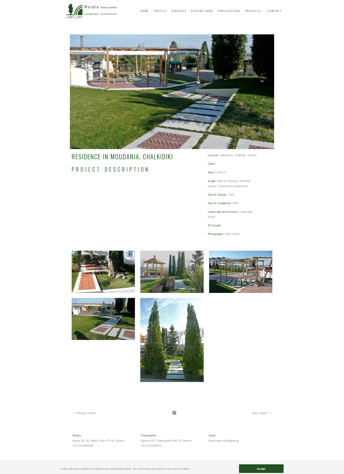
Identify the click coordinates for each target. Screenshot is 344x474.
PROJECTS (253, 11)
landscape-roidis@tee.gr (224, 440)
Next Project (260, 413)
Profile (160, 11)
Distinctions (202, 11)
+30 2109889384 (83, 445)
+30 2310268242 (151, 445)
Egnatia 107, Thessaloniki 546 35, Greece (166, 440)
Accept (261, 468)
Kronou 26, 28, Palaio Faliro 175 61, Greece (99, 440)
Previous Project (86, 413)
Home (145, 11)
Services (179, 11)
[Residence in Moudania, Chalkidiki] (172, 272)
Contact (275, 11)
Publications (229, 11)
